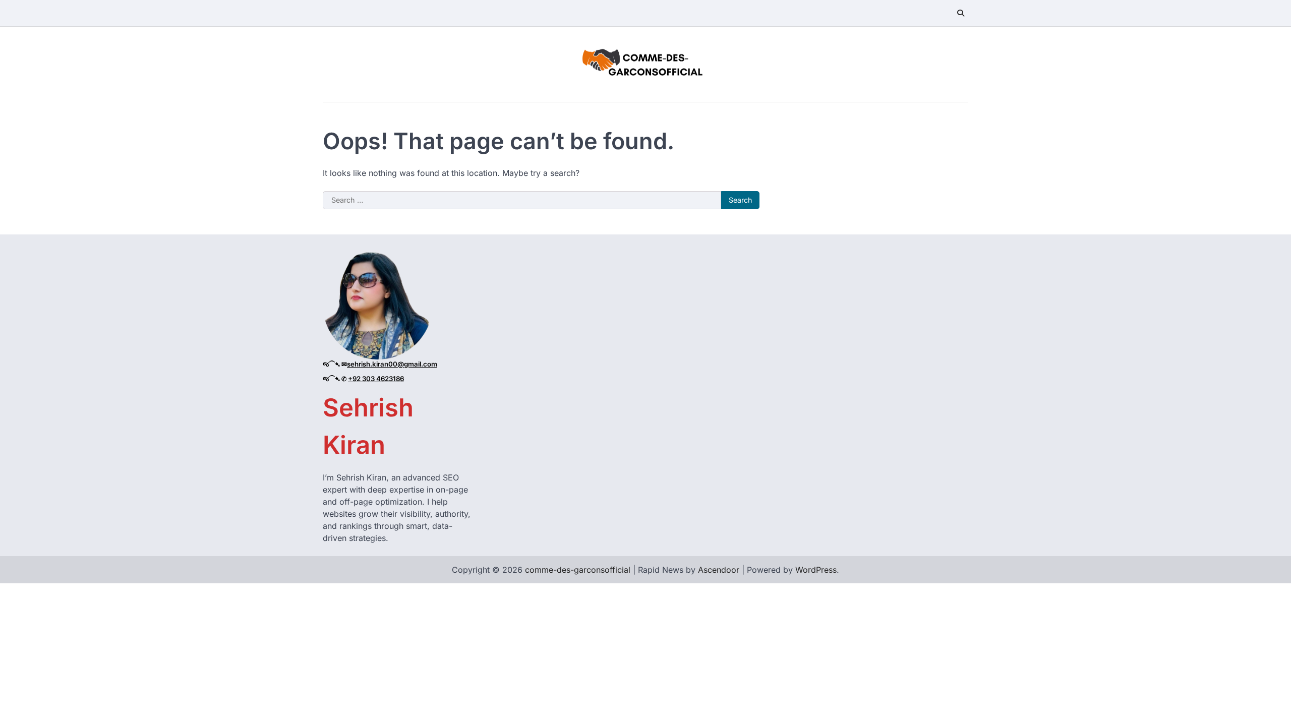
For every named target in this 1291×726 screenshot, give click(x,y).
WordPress (816, 570)
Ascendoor (718, 570)
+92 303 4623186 (376, 379)
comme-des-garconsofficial (577, 570)
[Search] (960, 13)
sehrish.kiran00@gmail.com (392, 364)
